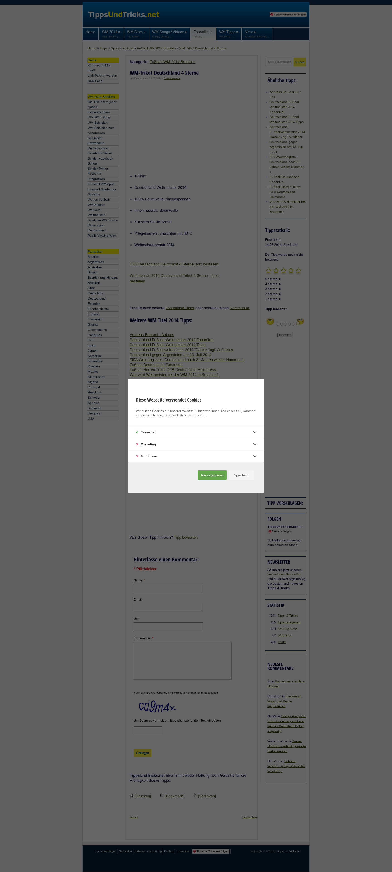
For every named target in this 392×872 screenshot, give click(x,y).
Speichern (241, 475)
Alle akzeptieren (212, 475)
